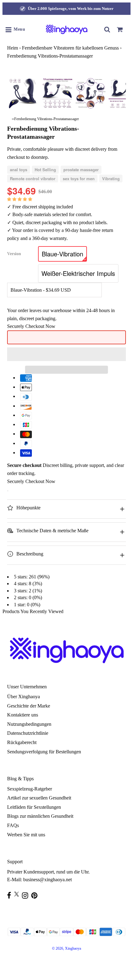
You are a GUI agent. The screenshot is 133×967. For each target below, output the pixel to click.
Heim (12, 47)
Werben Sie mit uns (26, 834)
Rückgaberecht (21, 742)
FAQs (13, 825)
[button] (20, 199)
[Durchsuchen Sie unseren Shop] (107, 29)
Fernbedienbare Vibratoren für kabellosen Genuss (70, 47)
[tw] (18, 894)
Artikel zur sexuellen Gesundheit (39, 797)
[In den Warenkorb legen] (7, 490)
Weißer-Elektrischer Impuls (78, 273)
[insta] (26, 895)
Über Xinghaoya (23, 696)
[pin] (36, 895)
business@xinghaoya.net (47, 879)
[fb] (10, 895)
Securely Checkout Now (31, 326)
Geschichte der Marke (28, 705)
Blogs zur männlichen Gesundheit (40, 816)
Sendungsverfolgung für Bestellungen (44, 751)
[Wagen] (120, 29)
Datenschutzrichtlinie (27, 733)
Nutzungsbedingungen (29, 724)
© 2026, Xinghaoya (66, 948)
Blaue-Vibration (62, 253)
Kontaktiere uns (22, 714)
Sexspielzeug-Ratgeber (29, 788)
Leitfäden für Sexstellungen (34, 807)
